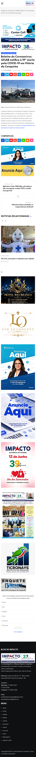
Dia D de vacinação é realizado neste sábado (17, 259)
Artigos (5, 717)
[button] (2, 220)
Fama (4, 734)
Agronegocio (6, 737)
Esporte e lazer (7, 740)
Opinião (5, 714)
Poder (3, 255)
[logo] (18, 658)
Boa (3, 607)
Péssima (5, 621)
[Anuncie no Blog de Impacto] (18, 559)
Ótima (4, 602)
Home (4, 708)
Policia (5, 727)
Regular (4, 611)
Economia (5, 724)
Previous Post (9, 184)
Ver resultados (18, 632)
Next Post (28, 202)
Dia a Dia (5, 730)
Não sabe (5, 625)
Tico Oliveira (7, 70)
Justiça (5, 721)
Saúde (7, 255)
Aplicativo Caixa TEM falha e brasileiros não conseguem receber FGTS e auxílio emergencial (17, 188)
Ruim (3, 616)
